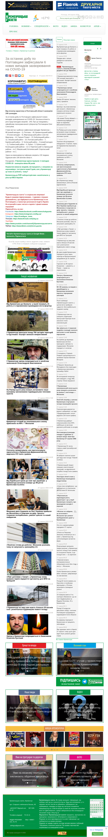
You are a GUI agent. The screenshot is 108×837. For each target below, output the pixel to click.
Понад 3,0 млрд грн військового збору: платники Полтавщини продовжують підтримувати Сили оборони (66, 611)
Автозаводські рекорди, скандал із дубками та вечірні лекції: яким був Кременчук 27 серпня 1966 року (66, 437)
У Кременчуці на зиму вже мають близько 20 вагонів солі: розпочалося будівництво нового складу (30, 608)
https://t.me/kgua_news (23, 216)
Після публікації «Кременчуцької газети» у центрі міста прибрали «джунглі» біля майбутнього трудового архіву (66, 305)
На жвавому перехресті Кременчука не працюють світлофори (66, 622)
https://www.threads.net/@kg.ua (25, 219)
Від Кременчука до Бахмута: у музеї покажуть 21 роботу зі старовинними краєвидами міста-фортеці (29, 305)
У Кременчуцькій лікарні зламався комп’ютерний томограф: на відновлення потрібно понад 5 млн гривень (67, 468)
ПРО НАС (13, 31)
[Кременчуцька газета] (16, 17)
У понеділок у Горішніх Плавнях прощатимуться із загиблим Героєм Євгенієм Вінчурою (66, 356)
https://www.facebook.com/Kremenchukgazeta (32, 211)
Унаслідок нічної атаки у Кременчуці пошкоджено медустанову (66, 479)
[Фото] (79, 757)
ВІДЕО (64, 26)
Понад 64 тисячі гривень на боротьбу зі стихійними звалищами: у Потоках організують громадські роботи (66, 585)
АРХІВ (97, 26)
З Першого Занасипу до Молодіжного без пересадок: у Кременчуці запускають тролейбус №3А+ (67, 368)
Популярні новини (69, 40)
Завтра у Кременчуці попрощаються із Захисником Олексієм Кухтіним (29, 637)
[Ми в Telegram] (80, 681)
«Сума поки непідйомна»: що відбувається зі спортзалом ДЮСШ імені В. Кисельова (67, 488)
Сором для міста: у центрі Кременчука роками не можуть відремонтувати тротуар (29, 776)
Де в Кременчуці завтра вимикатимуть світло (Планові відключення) (67, 183)
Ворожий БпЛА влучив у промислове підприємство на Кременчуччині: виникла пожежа (79, 664)
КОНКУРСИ (85, 26)
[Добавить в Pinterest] (16, 75)
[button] (9, 661)
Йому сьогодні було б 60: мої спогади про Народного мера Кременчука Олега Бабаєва (91, 73)
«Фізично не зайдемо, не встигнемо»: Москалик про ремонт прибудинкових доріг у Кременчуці (65, 516)
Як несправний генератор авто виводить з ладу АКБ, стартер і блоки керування (66, 379)
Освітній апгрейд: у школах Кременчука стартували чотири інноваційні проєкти (67, 402)
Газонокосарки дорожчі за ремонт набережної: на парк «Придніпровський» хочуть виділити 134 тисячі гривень (66, 412)
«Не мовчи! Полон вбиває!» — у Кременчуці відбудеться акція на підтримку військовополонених (67, 121)
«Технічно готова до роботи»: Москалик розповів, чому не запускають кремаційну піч (28, 546)
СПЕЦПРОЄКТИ (41, 26)
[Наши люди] (29, 692)
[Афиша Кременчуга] (54, 728)
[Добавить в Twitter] (19, 75)
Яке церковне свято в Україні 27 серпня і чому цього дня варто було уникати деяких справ (67, 633)
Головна (9, 51)
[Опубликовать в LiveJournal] (13, 75)
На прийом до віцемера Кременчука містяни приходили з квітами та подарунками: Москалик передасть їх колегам (65, 344)
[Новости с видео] (79, 692)
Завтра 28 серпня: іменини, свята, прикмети (66, 100)
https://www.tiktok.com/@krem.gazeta (27, 226)
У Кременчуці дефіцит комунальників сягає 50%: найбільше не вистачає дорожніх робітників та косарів (67, 424)
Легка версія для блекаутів (70, 18)
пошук (92, 43)
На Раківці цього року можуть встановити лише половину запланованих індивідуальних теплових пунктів (29, 392)
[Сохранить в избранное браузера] (22, 75)
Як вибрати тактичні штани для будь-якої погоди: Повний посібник (67, 458)
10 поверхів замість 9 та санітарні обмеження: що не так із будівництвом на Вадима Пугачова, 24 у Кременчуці (66, 599)
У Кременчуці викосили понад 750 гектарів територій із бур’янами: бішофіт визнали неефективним (30, 333)
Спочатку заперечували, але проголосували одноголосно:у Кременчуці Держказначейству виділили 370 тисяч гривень (27, 452)
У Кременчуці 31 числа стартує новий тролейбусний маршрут (67, 448)
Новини (16, 51)
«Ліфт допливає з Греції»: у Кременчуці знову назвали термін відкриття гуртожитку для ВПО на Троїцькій (28, 579)
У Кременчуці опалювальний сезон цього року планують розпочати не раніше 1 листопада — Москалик (67, 390)
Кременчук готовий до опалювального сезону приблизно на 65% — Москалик (27, 422)
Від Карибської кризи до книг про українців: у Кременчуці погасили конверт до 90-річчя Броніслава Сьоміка (27, 483)
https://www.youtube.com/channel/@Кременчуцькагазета (28, 223)
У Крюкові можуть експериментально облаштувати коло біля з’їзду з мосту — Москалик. (67, 563)
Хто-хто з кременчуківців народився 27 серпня (65, 526)
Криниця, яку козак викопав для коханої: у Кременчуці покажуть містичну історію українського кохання (66, 110)
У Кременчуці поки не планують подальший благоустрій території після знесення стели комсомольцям (66, 318)
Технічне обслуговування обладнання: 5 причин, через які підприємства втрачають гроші (67, 145)
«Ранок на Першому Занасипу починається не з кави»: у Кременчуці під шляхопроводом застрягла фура (66, 537)
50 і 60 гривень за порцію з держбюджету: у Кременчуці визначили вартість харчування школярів (67, 291)
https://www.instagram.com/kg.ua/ (27, 214)
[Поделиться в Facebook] (6, 75)
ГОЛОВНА (13, 26)
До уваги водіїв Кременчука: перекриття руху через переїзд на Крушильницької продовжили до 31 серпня (66, 255)
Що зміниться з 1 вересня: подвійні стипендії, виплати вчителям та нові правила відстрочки (67, 331)
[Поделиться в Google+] (10, 75)
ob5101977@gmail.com (18, 808)
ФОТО (55, 26)
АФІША (73, 26)
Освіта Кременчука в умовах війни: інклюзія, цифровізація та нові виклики (67, 574)
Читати (92, 132)
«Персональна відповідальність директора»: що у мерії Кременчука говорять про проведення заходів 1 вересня (66, 501)
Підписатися (97, 834)
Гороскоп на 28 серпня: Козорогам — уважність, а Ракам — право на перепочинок (66, 267)
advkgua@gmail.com (17, 825)
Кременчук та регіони (27, 51)
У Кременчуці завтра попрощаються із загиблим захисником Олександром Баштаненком (28, 362)
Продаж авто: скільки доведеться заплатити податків (64, 60)
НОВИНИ (25, 26)
